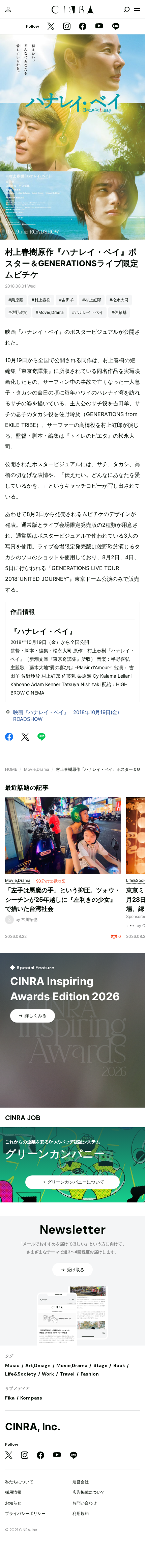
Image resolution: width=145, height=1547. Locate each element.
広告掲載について (88, 1492)
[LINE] (115, 27)
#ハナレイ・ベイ (87, 312)
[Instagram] (66, 27)
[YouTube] (99, 27)
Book (119, 1365)
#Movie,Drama (50, 312)
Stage (100, 1365)
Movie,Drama (36, 769)
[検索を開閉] (127, 9)
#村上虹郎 (91, 299)
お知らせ (13, 1502)
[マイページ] (8, 9)
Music (12, 1365)
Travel (67, 1374)
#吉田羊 (66, 299)
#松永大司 (119, 299)
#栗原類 (15, 299)
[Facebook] (82, 27)
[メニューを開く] (137, 9)
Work (48, 1374)
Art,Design (38, 1365)
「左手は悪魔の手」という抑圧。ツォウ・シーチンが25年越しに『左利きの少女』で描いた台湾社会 (62, 899)
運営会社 (80, 1481)
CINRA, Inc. (32, 1427)
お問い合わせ (84, 1502)
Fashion (90, 1374)
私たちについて (19, 1481)
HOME (11, 769)
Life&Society (20, 1374)
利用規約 (80, 1513)
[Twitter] (51, 27)
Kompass (31, 1397)
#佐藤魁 (119, 312)
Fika (9, 1397)
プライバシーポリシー (25, 1513)
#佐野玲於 (17, 312)
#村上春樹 (41, 299)
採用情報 (13, 1492)
